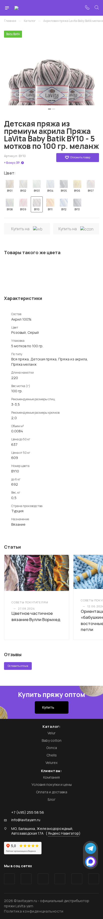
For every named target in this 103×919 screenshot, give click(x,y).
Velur (52, 733)
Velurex (52, 762)
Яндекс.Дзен (93, 878)
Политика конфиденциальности (34, 911)
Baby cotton (52, 740)
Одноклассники (59, 878)
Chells (51, 755)
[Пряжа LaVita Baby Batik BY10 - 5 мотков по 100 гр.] (51, 68)
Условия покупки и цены (52, 784)
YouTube (43, 878)
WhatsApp (77, 878)
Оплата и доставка (51, 792)
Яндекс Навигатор (63, 833)
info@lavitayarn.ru (25, 820)
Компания (51, 777)
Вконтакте (9, 878)
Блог (52, 799)
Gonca (51, 747)
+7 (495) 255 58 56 (27, 812)
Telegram (26, 878)
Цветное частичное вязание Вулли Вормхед (36, 616)
